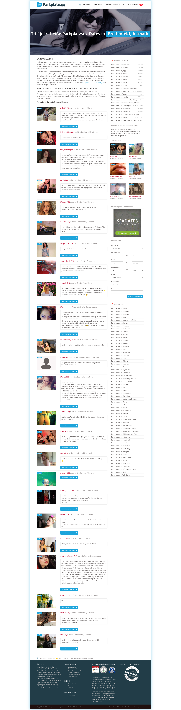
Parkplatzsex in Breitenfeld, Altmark (81, 658)
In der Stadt (115, 289)
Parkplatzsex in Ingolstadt (120, 466)
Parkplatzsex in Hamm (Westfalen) (123, 428)
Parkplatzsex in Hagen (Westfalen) (123, 419)
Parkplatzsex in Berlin (119, 308)
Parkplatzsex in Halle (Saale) (121, 393)
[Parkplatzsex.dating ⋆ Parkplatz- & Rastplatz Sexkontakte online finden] (50, 5)
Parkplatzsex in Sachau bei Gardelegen (127, 114)
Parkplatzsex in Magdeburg (121, 396)
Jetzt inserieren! (135, 4)
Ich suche (114, 245)
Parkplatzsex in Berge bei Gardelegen (127, 88)
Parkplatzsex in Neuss (119, 460)
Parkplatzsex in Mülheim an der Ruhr (124, 434)
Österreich (71, 686)
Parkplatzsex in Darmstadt (120, 446)
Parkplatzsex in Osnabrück (120, 440)
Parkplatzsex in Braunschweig (122, 381)
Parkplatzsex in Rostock (119, 414)
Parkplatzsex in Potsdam (120, 422)
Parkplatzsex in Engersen (124, 91)
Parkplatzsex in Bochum (119, 349)
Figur (113, 274)
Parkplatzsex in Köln (118, 317)
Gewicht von (115, 267)
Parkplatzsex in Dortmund (120, 329)
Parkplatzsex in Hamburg (120, 311)
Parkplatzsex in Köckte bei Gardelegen (127, 100)
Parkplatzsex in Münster (120, 361)
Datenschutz (132, 707)
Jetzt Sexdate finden (136, 297)
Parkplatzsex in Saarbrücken (121, 425)
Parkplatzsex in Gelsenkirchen (122, 376)
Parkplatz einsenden (74, 674)
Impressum (140, 707)
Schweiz (70, 688)
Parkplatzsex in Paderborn (120, 463)
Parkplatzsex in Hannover (120, 340)
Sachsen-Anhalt (63, 658)
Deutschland (72, 684)
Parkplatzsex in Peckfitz (127, 97)
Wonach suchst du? (112, 4)
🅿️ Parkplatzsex (84, 4)
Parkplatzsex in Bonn (118, 358)
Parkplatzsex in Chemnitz (120, 390)
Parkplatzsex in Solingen (120, 452)
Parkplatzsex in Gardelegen (124, 106)
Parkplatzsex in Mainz (119, 402)
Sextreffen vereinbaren (69, 126)
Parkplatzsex (42, 658)
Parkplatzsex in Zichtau (127, 68)
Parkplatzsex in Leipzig (119, 335)
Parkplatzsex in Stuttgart (120, 323)
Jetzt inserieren (72, 676)
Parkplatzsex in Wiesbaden (120, 373)
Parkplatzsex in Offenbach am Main (123, 469)
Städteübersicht (98, 4)
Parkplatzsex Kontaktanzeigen (93, 82)
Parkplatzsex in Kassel (119, 417)
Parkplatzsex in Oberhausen (121, 411)
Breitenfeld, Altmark (85, 108)
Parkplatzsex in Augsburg (120, 370)
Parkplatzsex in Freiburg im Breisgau (124, 399)
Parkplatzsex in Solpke (127, 79)
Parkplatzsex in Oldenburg (120, 437)
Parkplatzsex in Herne (119, 455)
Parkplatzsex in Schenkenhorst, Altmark (127, 103)
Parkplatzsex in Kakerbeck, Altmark (127, 120)
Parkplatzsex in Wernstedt (127, 112)
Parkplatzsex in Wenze (127, 94)
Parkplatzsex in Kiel (118, 387)
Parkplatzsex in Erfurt (119, 408)
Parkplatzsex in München (120, 314)
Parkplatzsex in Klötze (127, 82)
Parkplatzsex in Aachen (119, 384)
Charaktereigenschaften (75, 671)
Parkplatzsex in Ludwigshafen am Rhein (125, 431)
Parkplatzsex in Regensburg (121, 457)
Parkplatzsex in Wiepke (127, 76)
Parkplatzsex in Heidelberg (120, 449)
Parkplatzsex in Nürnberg (120, 343)
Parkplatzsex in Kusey (124, 117)
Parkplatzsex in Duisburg (120, 346)
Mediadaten (116, 707)
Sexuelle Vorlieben (73, 673)
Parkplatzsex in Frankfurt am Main (123, 320)
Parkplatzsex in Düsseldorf (120, 326)
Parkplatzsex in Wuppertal (120, 352)
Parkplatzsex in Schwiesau (127, 65)
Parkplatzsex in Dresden (119, 338)
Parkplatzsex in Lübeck (119, 405)
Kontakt (124, 707)
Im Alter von (115, 253)
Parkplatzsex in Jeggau (127, 71)
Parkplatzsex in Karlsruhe (120, 364)
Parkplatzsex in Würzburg (120, 475)
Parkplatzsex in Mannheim (120, 367)
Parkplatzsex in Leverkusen (121, 443)
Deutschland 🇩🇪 (53, 658)
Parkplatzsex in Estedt (127, 85)
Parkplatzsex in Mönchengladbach (123, 378)
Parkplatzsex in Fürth (118, 472)
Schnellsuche (72, 667)
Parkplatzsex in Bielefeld (120, 355)
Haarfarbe (115, 282)
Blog (124, 4)
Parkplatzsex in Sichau (127, 74)
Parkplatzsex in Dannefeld (127, 109)
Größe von (115, 260)
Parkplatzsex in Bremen (119, 332)
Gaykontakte (72, 695)
